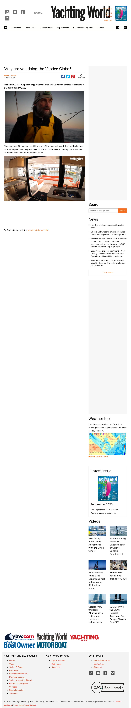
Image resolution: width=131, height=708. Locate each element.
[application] (44, 178)
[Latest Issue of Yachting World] (121, 13)
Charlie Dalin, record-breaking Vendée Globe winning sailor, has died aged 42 (108, 233)
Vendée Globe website (38, 230)
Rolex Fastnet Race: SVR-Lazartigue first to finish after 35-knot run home (97, 580)
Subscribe (107, 9)
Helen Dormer (10, 75)
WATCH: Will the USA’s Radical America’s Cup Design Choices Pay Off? (118, 614)
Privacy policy (18, 705)
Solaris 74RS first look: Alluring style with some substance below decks (96, 614)
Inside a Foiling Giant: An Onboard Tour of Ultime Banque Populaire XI (118, 546)
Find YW (108, 21)
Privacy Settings (30, 705)
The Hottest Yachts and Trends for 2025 (118, 575)
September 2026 (102, 504)
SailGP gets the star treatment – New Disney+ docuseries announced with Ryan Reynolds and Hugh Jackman (108, 253)
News (93, 219)
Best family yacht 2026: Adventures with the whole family (96, 544)
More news (108, 272)
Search (122, 210)
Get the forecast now (98, 456)
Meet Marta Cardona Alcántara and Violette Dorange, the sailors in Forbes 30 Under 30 (108, 263)
